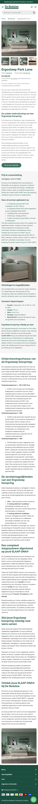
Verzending (13, 78)
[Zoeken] (34, 12)
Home (3, 19)
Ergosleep (9, 73)
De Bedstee (10, 800)
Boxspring (26, 73)
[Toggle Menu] (2, 7)
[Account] (32, 7)
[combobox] (19, 12)
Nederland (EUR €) (10, 790)
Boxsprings (11, 19)
